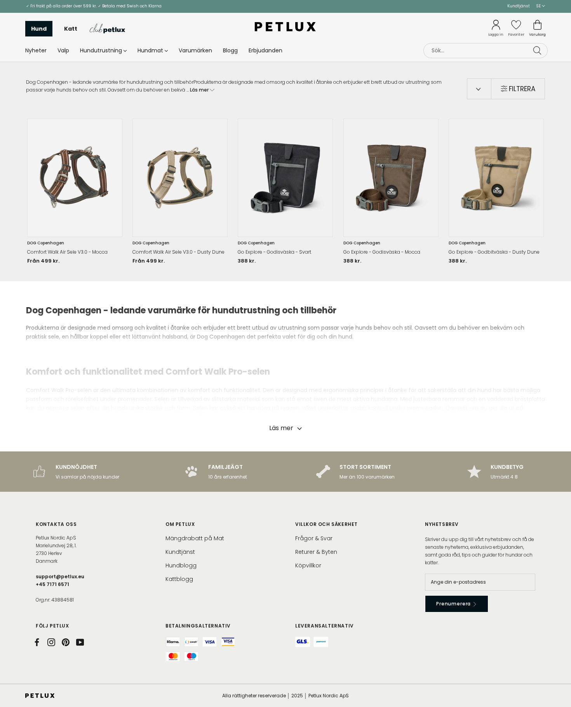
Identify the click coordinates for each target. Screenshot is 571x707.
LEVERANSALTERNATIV (324, 625)
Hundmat (150, 50)
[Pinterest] (66, 642)
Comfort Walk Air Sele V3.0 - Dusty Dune (178, 252)
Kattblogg (179, 579)
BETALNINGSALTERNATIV (198, 625)
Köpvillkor (308, 565)
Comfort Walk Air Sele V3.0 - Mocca (67, 252)
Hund (39, 28)
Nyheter (36, 50)
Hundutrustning (101, 50)
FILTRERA (522, 88)
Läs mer (200, 89)
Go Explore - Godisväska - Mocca (381, 252)
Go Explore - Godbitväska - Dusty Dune (494, 252)
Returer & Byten (316, 552)
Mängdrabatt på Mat (194, 538)
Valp (63, 50)
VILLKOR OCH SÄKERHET (326, 524)
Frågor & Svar (314, 538)
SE (539, 6)
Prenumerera (454, 603)
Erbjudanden (265, 50)
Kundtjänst (518, 6)
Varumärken (195, 50)
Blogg (230, 50)
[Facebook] (37, 642)
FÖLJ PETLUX (52, 625)
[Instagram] (51, 642)
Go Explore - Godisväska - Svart (274, 252)
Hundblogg (181, 565)
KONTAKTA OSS (56, 524)
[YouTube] (80, 642)
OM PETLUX (180, 524)
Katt (70, 28)
